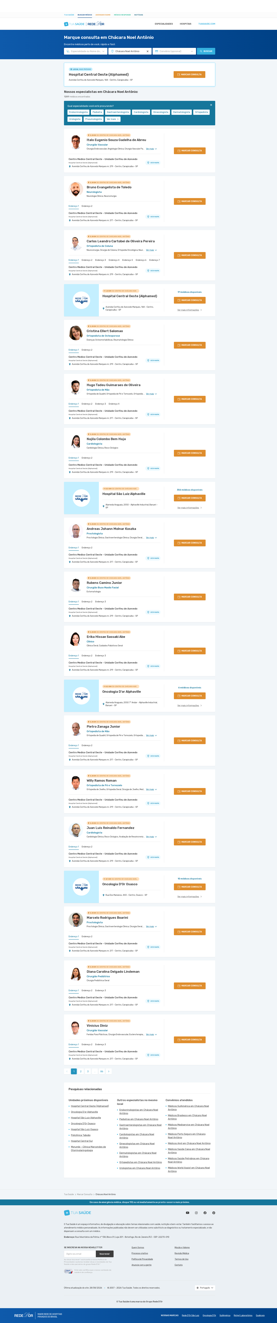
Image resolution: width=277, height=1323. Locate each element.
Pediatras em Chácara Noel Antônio (138, 1119)
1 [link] (73, 1071)
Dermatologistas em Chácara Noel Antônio (137, 1155)
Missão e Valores (182, 1247)
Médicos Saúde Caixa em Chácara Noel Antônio (189, 1151)
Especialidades (164, 24)
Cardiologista (141, 112)
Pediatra (97, 112)
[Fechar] (211, 105)
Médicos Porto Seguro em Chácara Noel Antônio (186, 1136)
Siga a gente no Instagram (196, 1212)
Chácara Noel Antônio (106, 1194)
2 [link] (81, 1071)
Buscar (208, 51)
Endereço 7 (154, 260)
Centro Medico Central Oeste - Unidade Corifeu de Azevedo (103, 159)
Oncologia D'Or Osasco (83, 1123)
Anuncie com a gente (142, 1265)
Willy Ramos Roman (102, 781)
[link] (109, 1071)
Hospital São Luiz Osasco (84, 1129)
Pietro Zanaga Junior (103, 727)
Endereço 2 (87, 206)
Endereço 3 (100, 260)
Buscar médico (85, 15)
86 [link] (101, 1071)
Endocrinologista (78, 112)
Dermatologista (181, 112)
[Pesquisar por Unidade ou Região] (147, 51)
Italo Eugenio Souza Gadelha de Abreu (116, 140)
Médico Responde (122, 15)
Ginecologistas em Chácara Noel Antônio (137, 1145)
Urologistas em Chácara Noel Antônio (139, 1168)
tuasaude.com (206, 24)
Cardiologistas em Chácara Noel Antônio (136, 1136)
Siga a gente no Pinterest (213, 1212)
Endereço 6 (141, 260)
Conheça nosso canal (187, 1212)
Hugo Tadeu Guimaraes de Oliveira (113, 385)
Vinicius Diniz (97, 1026)
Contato (179, 1265)
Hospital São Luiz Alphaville (86, 1117)
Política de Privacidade (142, 1259)
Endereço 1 (74, 206)
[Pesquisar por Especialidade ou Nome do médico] (103, 51)
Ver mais (111, 119)
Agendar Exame (103, 15)
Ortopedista (201, 112)
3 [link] (88, 1071)
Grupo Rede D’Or (154, 1301)
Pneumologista (93, 119)
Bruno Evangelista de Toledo (109, 187)
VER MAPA (154, 163)
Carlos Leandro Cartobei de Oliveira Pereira (121, 241)
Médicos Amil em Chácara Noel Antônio (189, 1143)
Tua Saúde (69, 15)
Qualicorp (260, 1315)
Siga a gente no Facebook (205, 1212)
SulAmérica (225, 1315)
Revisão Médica (182, 1253)
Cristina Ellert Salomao (105, 331)
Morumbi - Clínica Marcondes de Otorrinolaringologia (88, 1148)
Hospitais (185, 24)
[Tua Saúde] (77, 1213)
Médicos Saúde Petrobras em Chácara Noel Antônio (188, 1160)
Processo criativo (140, 1253)
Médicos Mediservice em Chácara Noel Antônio (188, 1126)
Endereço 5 (127, 260)
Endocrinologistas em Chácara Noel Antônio (138, 1111)
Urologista (74, 119)
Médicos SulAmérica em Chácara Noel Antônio (188, 1108)
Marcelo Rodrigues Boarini (107, 918)
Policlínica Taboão (80, 1135)
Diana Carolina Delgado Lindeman (113, 972)
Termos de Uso (181, 1259)
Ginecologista (160, 112)
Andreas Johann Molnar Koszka (111, 529)
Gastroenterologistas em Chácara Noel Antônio (140, 1127)
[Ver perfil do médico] (76, 142)
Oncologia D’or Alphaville (84, 1112)
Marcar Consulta (84, 1194)
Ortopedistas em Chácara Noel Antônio (140, 1162)
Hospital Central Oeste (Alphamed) (99, 74)
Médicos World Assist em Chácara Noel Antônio (189, 1169)
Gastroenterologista (118, 112)
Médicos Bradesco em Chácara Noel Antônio (187, 1117)
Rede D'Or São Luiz (190, 1315)
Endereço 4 (114, 260)
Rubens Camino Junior (104, 583)
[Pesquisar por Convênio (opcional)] (192, 51)
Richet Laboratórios (243, 1315)
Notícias (138, 15)
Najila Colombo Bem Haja (106, 439)
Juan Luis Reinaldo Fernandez (110, 828)
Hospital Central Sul (82, 1141)
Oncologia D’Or (209, 1315)
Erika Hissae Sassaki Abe (106, 637)
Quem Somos (138, 1247)
